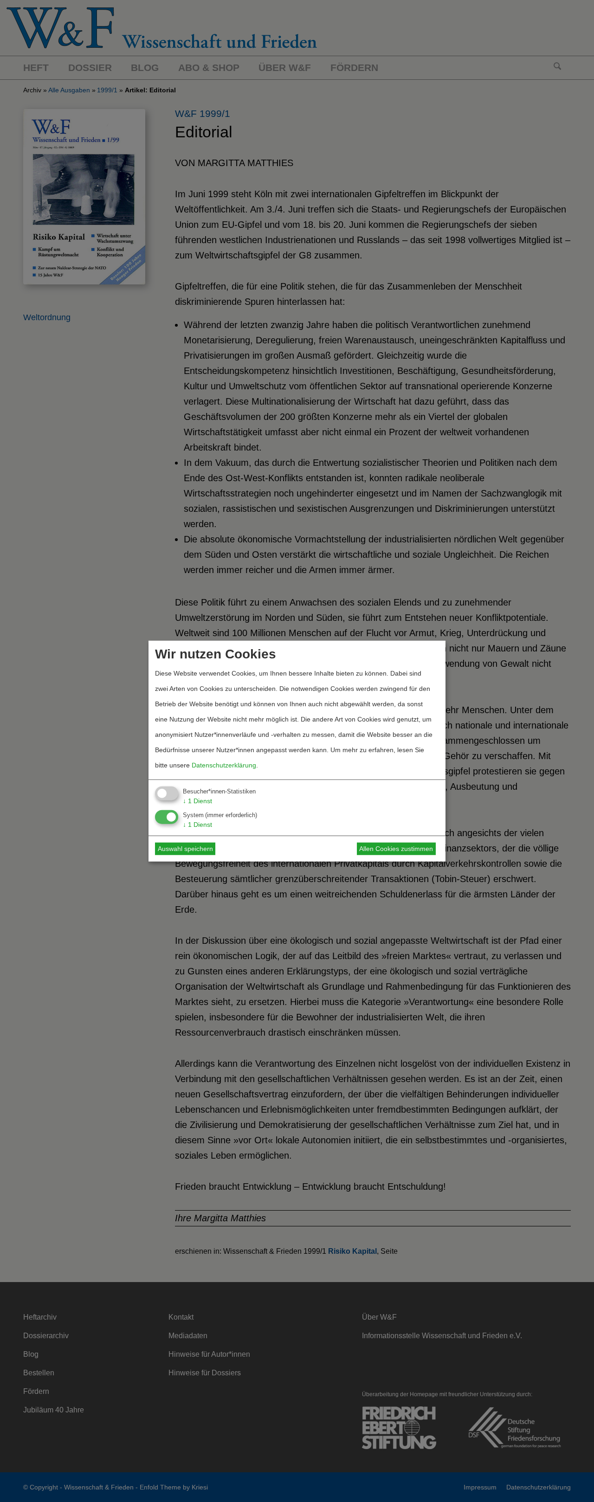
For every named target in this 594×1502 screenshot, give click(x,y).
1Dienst (197, 801)
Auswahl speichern (185, 848)
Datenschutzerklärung (224, 765)
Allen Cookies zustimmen (396, 848)
